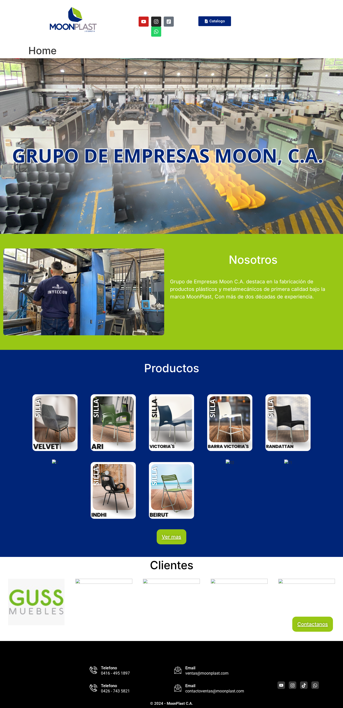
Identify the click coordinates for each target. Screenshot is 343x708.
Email (190, 668)
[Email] (178, 670)
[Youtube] (144, 22)
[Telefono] (93, 670)
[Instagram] (156, 22)
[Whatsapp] (156, 32)
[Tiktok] (304, 685)
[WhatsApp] (315, 685)
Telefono (109, 668)
